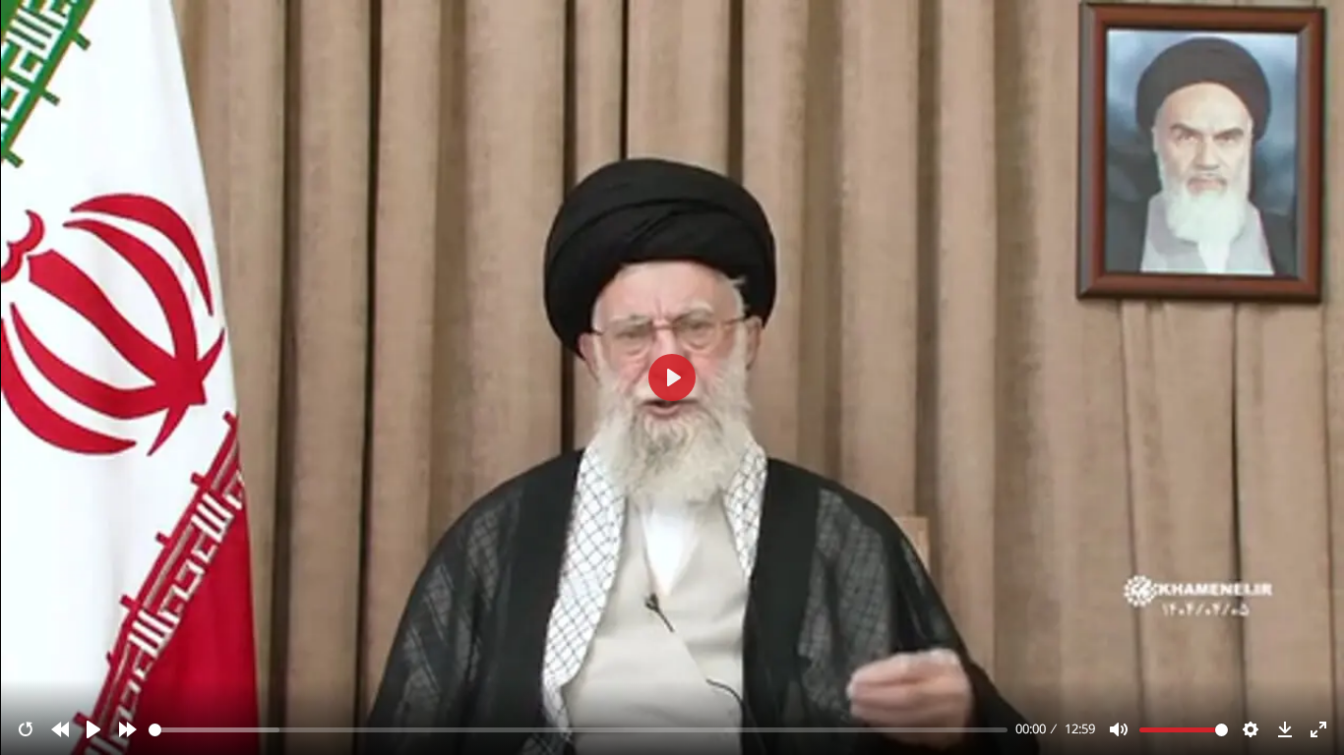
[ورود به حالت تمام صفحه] (1318, 729)
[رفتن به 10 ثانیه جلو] (128, 729)
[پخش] (93, 729)
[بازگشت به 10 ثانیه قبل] (60, 729)
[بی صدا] (1118, 729)
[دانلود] (1285, 729)
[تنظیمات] (1250, 729)
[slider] (578, 730)
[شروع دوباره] (25, 729)
